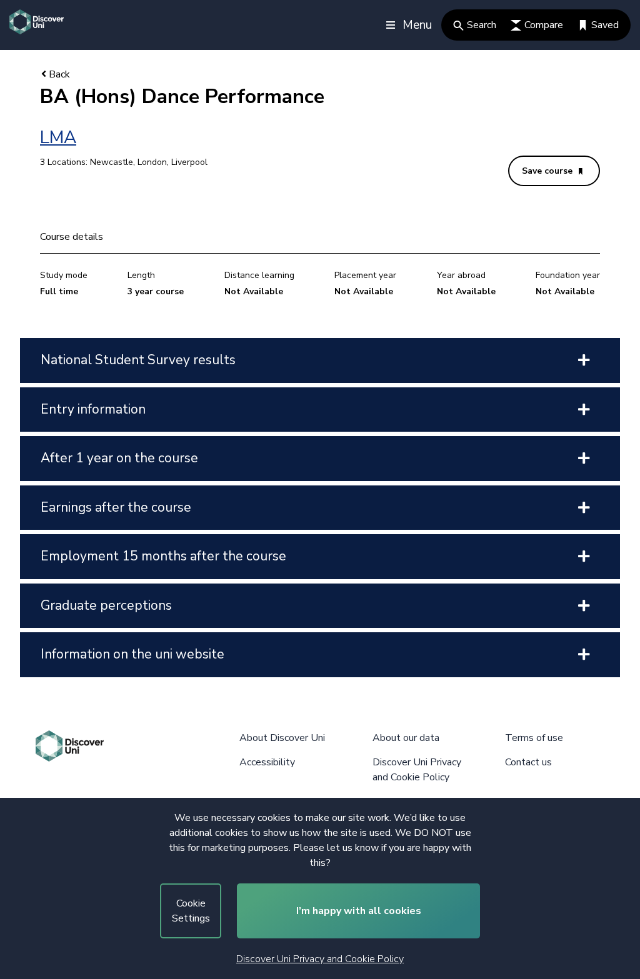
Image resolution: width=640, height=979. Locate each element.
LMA (58, 137)
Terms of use (534, 738)
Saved (605, 25)
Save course (548, 171)
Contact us (528, 762)
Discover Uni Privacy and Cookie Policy (320, 959)
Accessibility (267, 762)
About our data (405, 738)
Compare (543, 25)
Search (481, 25)
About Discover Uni (282, 738)
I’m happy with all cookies (358, 911)
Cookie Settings (191, 911)
